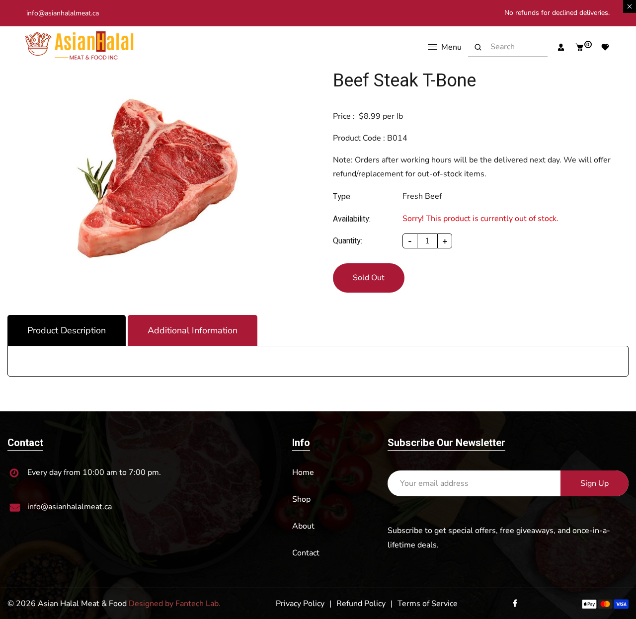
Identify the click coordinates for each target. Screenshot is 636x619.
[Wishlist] (601, 47)
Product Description (66, 330)
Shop (301, 499)
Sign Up (594, 483)
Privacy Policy (300, 603)
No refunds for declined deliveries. (557, 12)
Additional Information (193, 330)
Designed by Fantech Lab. (175, 603)
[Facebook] (516, 603)
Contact (305, 552)
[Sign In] (557, 47)
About (303, 526)
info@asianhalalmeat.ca (62, 13)
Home (303, 472)
